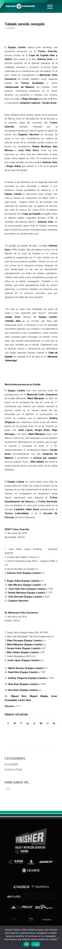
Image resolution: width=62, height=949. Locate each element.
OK (26, 944)
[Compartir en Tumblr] (34, 723)
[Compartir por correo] (54, 723)
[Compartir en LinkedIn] (28, 723)
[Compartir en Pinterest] (21, 723)
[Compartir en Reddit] (47, 723)
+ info (36, 944)
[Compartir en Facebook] (8, 723)
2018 (17, 706)
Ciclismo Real (13, 769)
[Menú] (49, 6)
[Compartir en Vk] (41, 723)
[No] (58, 937)
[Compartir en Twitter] (14, 723)
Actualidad (11, 764)
